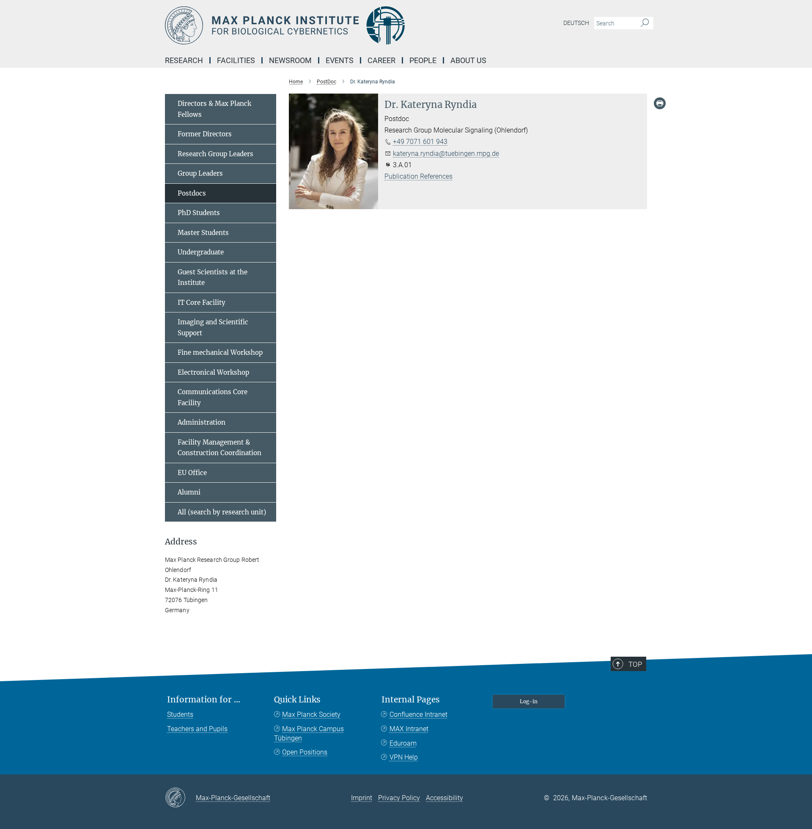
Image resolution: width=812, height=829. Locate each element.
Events (340, 60)
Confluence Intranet (418, 714)
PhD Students (199, 213)
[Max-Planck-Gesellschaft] (180, 798)
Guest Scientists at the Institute (212, 277)
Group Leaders (200, 173)
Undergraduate (201, 252)
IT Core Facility (201, 302)
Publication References (418, 176)
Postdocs (192, 193)
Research (184, 60)
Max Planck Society (311, 714)
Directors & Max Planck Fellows (214, 109)
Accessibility (444, 798)
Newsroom (290, 60)
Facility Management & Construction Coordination (219, 447)
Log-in (529, 701)
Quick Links (297, 700)
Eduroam (403, 743)
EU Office (192, 473)
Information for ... (203, 700)
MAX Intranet (409, 729)
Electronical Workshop (213, 372)
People (422, 60)
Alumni (189, 492)
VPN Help (404, 757)
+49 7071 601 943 (420, 142)
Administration (201, 422)
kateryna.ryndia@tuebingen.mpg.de (446, 153)
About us (468, 60)
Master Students (203, 233)
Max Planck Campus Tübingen (309, 733)
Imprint (361, 798)
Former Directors (205, 134)
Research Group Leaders (215, 154)
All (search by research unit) (222, 512)
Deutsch (576, 22)
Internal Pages (410, 700)
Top (635, 664)
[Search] (644, 23)
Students (180, 714)
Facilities (236, 60)
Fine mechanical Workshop (220, 352)
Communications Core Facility (212, 397)
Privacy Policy (399, 798)
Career (381, 60)
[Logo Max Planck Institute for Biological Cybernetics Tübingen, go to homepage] (323, 25)
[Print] (659, 103)
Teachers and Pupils (197, 729)
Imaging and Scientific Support (213, 327)
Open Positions (304, 752)
